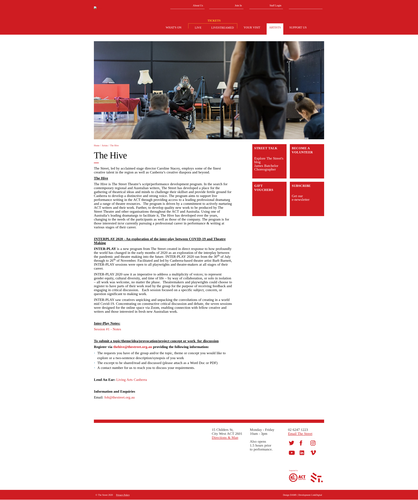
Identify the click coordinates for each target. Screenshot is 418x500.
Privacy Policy (123, 495)
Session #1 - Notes (107, 329)
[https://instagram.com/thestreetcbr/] (312, 443)
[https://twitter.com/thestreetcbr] (291, 442)
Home (96, 145)
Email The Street (300, 434)
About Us (198, 5)
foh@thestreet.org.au (119, 397)
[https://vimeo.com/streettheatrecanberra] (313, 452)
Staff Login (275, 5)
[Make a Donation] (318, 28)
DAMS (293, 495)
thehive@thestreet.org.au (132, 347)
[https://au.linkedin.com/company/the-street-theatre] (302, 452)
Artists (105, 145)
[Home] (118, 8)
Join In (238, 5)
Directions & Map (225, 437)
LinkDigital (316, 495)
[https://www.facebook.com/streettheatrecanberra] (301, 443)
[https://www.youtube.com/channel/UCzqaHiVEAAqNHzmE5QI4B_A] (292, 452)
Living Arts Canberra (131, 380)
